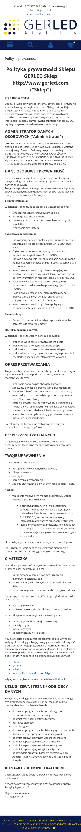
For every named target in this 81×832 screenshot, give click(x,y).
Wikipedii (60, 679)
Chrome (16, 665)
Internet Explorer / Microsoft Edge (31, 673)
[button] (10, 44)
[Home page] (40, 26)
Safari (15, 669)
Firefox (16, 661)
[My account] (50, 44)
